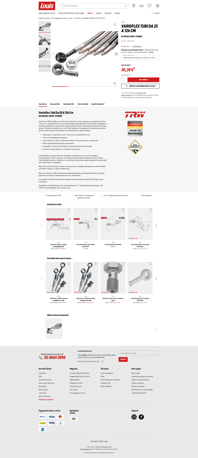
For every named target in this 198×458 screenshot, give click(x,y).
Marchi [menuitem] (98, 13)
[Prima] (116, 53)
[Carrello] (157, 5)
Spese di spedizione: (126, 95)
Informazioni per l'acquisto (110, 380)
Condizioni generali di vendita (142, 376)
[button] (126, 5)
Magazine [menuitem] (108, 13)
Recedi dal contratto (46, 400)
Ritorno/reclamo (45, 396)
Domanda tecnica (45, 380)
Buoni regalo (43, 390)
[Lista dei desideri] (149, 5)
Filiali (102, 376)
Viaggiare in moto (76, 383)
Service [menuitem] (117, 13)
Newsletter (42, 386)
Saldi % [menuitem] (90, 13)
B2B (40, 376)
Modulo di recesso (138, 386)
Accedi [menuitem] (156, 13)
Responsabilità (106, 386)
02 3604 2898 (54, 357)
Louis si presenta (107, 373)
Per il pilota (74, 390)
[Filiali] (134, 5)
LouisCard (42, 393)
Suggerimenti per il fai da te (80, 376)
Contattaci (42, 373)
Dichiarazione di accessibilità (142, 390)
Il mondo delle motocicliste (79, 373)
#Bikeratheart (74, 380)
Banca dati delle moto (47, 383)
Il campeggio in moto (77, 393)
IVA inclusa (139, 93)
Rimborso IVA (105, 383)
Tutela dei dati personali (140, 380)
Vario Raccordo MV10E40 (113, 244)
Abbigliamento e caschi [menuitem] (47, 13)
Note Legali (135, 373)
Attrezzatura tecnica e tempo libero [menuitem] (71, 13)
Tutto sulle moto (75, 386)
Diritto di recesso (137, 383)
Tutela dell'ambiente (138, 393)
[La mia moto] (142, 5)
